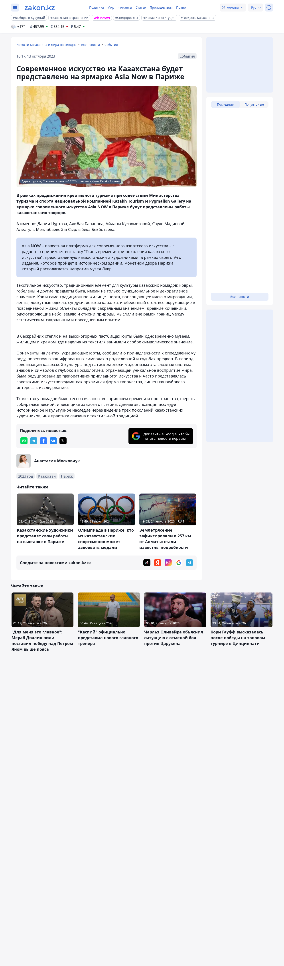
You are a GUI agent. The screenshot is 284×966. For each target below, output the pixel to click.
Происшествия (161, 7)
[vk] (53, 441)
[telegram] (34, 441)
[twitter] (63, 441)
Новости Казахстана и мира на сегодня (46, 45)
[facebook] (43, 441)
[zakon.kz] (39, 7)
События (111, 45)
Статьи (141, 7)
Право (181, 7)
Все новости (90, 45)
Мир (110, 7)
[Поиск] (269, 8)
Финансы (125, 7)
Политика (96, 7)
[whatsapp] (24, 441)
